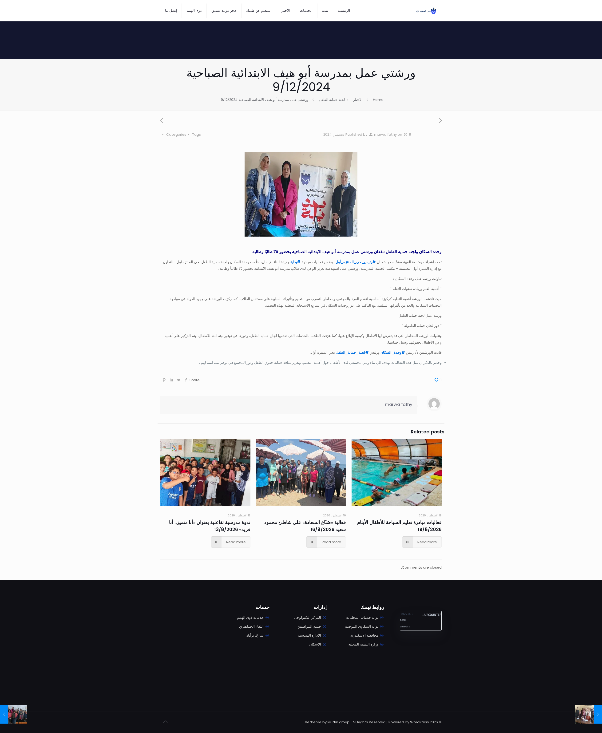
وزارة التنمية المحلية (363, 644)
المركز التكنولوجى (307, 617)
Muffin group (338, 722)
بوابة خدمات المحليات (362, 617)
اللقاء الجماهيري (251, 626)
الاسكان (315, 644)
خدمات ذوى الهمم (250, 617)
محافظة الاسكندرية (364, 635)
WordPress (419, 722)
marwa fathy (385, 134)
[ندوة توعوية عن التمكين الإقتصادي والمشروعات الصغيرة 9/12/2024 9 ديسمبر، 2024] (13, 714)
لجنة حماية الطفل (332, 99)
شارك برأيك (255, 635)
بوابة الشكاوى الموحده (361, 626)
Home (378, 99)
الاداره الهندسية (309, 635)
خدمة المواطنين (309, 626)
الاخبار (357, 99)
